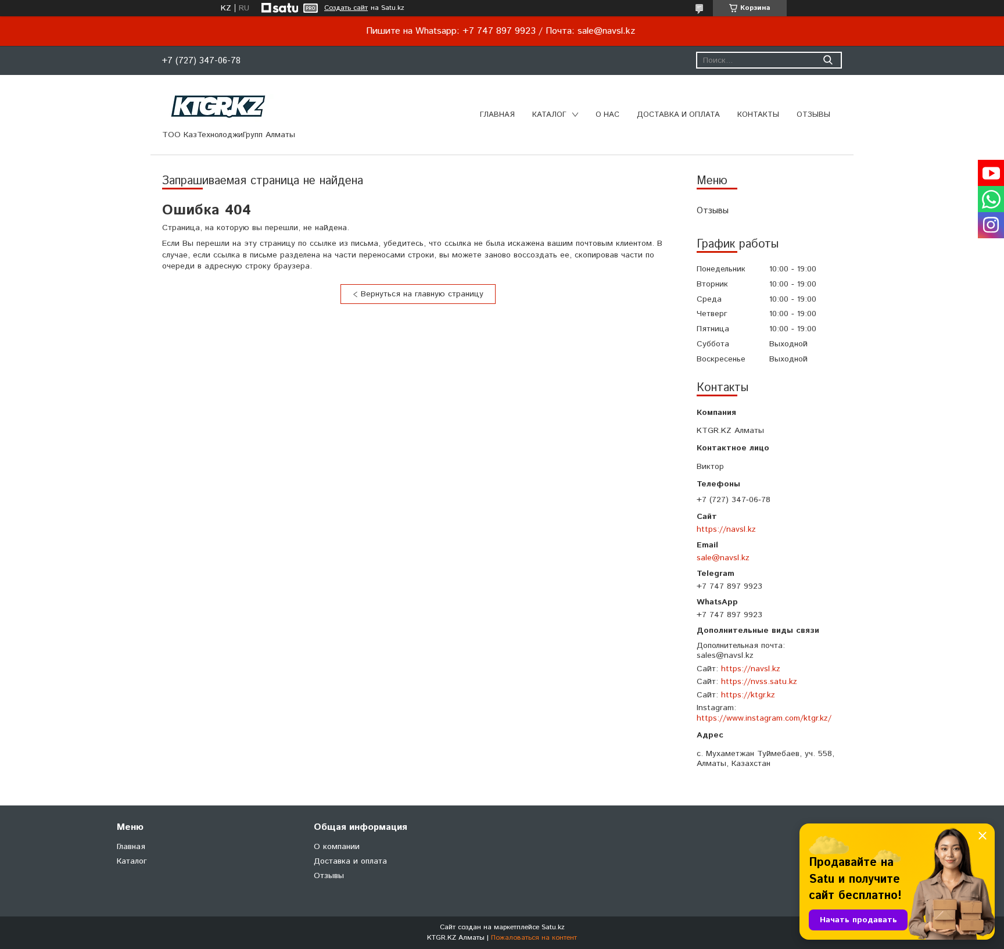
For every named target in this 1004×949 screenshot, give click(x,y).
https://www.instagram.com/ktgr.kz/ (764, 718)
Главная (497, 114)
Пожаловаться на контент (534, 938)
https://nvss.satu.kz (759, 681)
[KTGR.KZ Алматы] (218, 106)
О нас (607, 114)
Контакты (758, 114)
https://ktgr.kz (748, 695)
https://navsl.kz (726, 529)
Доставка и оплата (678, 114)
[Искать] (828, 60)
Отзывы (813, 114)
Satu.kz (553, 927)
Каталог (549, 114)
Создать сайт (346, 8)
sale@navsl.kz (723, 557)
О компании (337, 847)
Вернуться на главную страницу (422, 294)
